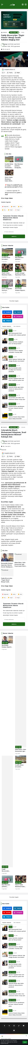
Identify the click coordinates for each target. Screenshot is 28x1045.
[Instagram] (14, 1025)
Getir (15, 19)
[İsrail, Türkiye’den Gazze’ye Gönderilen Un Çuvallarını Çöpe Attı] (7, 286)
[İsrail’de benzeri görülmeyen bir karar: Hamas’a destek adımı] (14, 407)
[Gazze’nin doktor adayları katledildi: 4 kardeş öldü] (14, 350)
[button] (23, 4)
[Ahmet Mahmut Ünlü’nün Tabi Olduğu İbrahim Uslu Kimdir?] (14, 358)
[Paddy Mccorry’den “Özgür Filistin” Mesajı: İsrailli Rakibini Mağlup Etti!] (7, 576)
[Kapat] (26, 1036)
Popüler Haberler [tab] (6, 326)
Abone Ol (14, 236)
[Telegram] (14, 1030)
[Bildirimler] (25, 4)
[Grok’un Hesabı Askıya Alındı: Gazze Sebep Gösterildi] (14, 416)
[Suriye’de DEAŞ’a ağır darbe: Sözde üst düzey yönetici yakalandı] (14, 387)
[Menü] (2, 4)
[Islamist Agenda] (12, 4)
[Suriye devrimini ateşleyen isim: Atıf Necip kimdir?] (14, 341)
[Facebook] (4, 1025)
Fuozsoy (5, 44)
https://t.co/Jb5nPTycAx (14, 185)
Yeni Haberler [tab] (17, 326)
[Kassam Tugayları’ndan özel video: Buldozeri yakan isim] (14, 378)
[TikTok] (19, 1025)
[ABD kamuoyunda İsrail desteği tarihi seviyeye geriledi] (14, 332)
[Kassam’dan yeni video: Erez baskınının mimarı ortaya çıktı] (14, 397)
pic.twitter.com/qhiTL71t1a (13, 187)
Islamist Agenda (6, 202)
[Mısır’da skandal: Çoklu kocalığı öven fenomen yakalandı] (14, 368)
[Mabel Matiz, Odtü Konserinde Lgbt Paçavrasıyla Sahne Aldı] (21, 560)
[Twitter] (9, 1025)
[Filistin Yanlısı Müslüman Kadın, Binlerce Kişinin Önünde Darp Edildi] (9, 176)
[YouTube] (23, 1025)
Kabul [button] (25, 1042)
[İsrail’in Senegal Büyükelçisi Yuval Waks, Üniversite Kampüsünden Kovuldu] (20, 271)
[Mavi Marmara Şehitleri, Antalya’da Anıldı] (19, 162)
